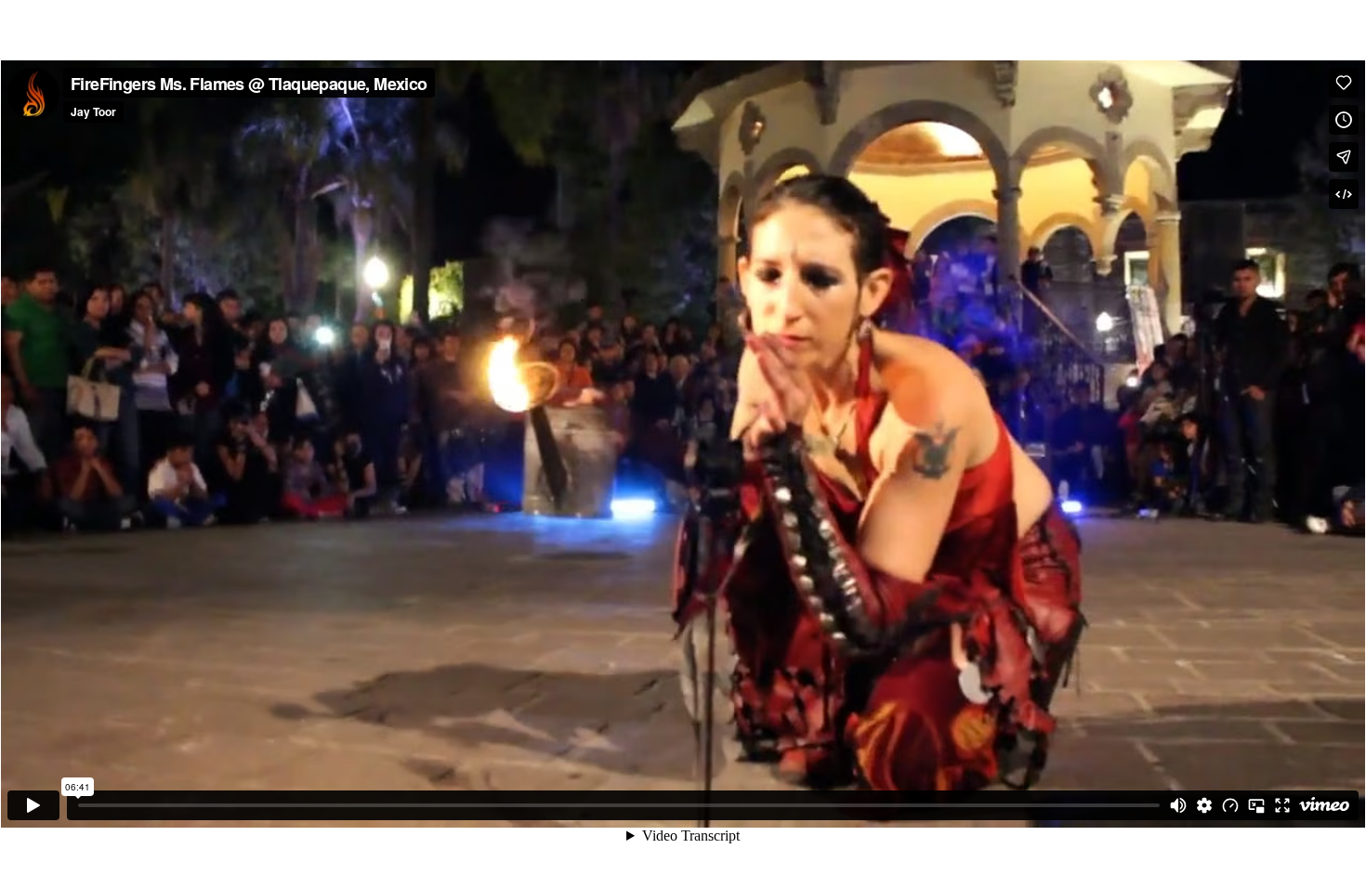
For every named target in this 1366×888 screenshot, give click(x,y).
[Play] (33, 805)
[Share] (1344, 157)
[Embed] (1344, 194)
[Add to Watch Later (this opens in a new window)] (1344, 120)
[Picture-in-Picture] (1256, 805)
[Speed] (1230, 805)
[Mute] (1178, 805)
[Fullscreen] (1282, 805)
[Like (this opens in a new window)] (1344, 83)
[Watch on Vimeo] (1324, 805)
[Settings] (1204, 805)
